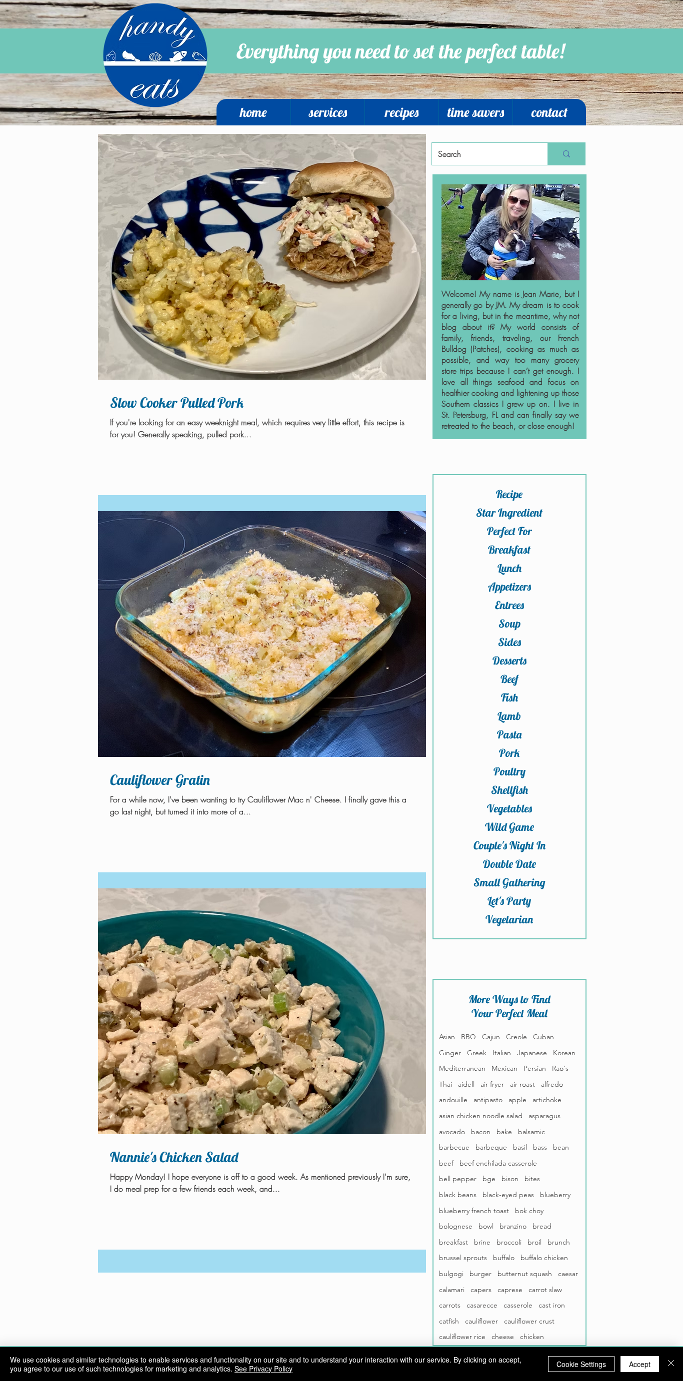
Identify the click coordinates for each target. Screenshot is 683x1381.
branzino (513, 1226)
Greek (476, 1052)
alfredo (552, 1084)
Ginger (450, 1052)
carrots (449, 1305)
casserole (518, 1305)
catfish (449, 1321)
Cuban (543, 1036)
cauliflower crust (529, 1321)
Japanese (532, 1052)
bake (504, 1131)
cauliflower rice (462, 1336)
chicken (532, 1336)
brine (482, 1242)
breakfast (453, 1242)
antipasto (488, 1099)
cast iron (551, 1305)
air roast (522, 1084)
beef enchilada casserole (498, 1163)
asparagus (544, 1115)
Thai (445, 1084)
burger (481, 1273)
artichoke (547, 1099)
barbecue (454, 1147)
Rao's (560, 1068)
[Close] (671, 1364)
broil (535, 1242)
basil (520, 1147)
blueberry (555, 1194)
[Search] (566, 154)
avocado (452, 1131)
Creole (516, 1036)
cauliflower (481, 1321)
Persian (535, 1068)
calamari (451, 1289)
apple (517, 1099)
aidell (466, 1084)
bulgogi (451, 1273)
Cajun (491, 1036)
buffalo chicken (544, 1257)
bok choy (529, 1210)
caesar (568, 1273)
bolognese (455, 1226)
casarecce (482, 1305)
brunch (559, 1242)
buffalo (503, 1257)
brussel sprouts (463, 1257)
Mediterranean (462, 1068)
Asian (447, 1036)
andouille (453, 1099)
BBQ (468, 1036)
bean (561, 1147)
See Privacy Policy (263, 1369)
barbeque (491, 1147)
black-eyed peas (508, 1194)
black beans (457, 1194)
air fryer (492, 1084)
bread (542, 1226)
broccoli (509, 1242)
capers (481, 1289)
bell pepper (457, 1178)
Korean (564, 1052)
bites (532, 1178)
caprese (510, 1289)
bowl (486, 1226)
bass (540, 1147)
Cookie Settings (581, 1364)
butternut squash (525, 1273)
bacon (480, 1131)
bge (489, 1178)
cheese (503, 1336)
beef (446, 1163)
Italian (501, 1052)
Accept (639, 1364)
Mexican (505, 1068)
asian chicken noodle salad (480, 1115)
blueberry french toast (474, 1210)
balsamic (531, 1131)
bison (510, 1178)
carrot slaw (545, 1289)
